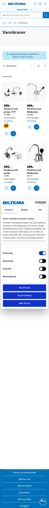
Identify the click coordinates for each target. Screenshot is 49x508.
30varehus (31, 182)
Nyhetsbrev (24, 492)
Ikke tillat (24, 303)
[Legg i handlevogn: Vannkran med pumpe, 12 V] (13, 133)
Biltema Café (24, 479)
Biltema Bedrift (25, 485)
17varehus (8, 182)
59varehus (31, 120)
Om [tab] (40, 210)
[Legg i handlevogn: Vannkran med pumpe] (13, 188)
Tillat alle (24, 288)
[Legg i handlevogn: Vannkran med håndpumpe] (36, 127)
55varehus (8, 120)
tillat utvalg (24, 295)
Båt (10, 23)
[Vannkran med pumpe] (13, 153)
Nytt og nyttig (24, 499)
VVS (14, 23)
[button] (24, 9)
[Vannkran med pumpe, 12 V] (13, 92)
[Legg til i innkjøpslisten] (6, 133)
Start (4, 23)
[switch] (42, 261)
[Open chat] (43, 502)
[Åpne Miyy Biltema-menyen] (35, 4)
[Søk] (46, 15)
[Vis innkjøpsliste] (40, 4)
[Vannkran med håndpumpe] (36, 92)
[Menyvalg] (4, 4)
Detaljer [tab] (24, 210)
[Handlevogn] (45, 4)
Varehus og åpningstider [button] (24, 472)
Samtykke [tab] (9, 210)
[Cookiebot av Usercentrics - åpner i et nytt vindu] (35, 202)
